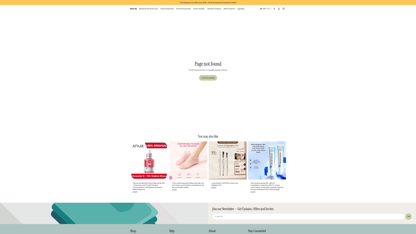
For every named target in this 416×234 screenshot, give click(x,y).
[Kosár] (283, 8)
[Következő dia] (165, 160)
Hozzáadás (166, 176)
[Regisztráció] (408, 216)
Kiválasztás (284, 176)
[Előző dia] (133, 160)
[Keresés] (274, 8)
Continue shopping (208, 78)
